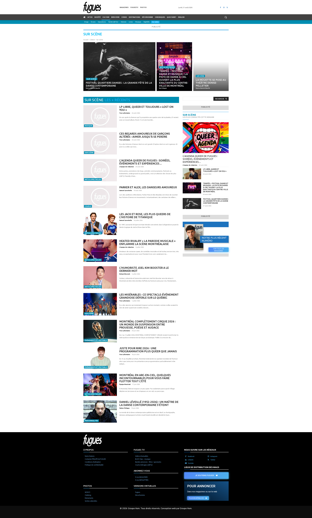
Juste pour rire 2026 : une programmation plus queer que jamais (148, 350)
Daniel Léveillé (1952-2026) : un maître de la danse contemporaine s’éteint (148, 403)
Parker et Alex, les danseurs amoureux (148, 187)
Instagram (213, 456)
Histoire (123, 22)
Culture (92, 40)
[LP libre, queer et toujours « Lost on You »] (100, 116)
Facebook (191, 456)
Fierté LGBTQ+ (113, 22)
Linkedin (190, 460)
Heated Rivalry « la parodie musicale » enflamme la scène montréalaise (147, 242)
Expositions (102, 22)
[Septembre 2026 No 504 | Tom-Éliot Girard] (194, 237)
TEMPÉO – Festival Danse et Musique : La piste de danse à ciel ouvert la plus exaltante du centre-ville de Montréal (215, 187)
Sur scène (155, 22)
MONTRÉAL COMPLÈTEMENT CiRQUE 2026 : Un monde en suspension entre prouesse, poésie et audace (147, 324)
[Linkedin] (186, 460)
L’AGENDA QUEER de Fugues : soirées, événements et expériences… (144, 162)
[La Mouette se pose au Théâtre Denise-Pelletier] (211, 66)
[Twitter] (227, 7)
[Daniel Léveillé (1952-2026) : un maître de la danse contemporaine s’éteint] (100, 411)
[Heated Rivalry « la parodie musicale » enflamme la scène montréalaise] (100, 250)
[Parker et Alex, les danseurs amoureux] (100, 197)
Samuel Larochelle (125, 190)
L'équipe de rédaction (126, 166)
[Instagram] (223, 7)
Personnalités (91, 421)
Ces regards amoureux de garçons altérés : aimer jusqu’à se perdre (144, 135)
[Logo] (101, 7)
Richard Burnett (124, 274)
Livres (131, 22)
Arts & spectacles (167, 67)
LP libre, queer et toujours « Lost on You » (214, 170)
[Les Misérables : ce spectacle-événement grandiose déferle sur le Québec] (100, 304)
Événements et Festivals (96, 340)
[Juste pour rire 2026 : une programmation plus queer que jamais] (100, 358)
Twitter (212, 460)
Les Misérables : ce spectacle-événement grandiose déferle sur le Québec (149, 296)
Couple (88, 206)
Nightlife (147, 22)
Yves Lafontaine (124, 113)
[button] (226, 17)
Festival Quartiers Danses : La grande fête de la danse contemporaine (216, 201)
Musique (138, 22)
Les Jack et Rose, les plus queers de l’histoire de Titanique (145, 216)
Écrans (93, 22)
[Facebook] (220, 7)
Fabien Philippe (124, 408)
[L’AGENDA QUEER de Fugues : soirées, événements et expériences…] (100, 170)
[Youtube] (186, 463)
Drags (86, 22)
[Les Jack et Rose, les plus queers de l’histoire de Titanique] (100, 224)
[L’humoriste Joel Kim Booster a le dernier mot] (100, 277)
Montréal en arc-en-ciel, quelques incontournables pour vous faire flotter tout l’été (145, 378)
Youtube (191, 463)
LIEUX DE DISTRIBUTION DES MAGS (201, 467)
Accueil (85, 40)
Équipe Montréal (125, 384)
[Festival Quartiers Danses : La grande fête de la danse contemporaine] (119, 66)
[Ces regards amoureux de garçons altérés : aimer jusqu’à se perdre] (100, 143)
